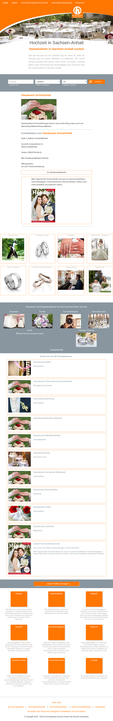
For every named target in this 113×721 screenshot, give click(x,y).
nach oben (56, 702)
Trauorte (19, 627)
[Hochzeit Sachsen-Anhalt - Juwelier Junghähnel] (13, 292)
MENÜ (15, 3)
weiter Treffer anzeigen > (58, 584)
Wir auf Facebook (15, 707)
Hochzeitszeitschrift (36, 707)
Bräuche (94, 627)
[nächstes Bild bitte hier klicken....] (104, 33)
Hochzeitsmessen (56, 660)
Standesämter (56, 593)
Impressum (100, 707)
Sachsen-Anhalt (19, 660)
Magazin (94, 593)
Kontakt (94, 660)
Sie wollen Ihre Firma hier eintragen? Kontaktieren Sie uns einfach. (56, 711)
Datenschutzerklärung (81, 707)
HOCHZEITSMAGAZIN (61, 3)
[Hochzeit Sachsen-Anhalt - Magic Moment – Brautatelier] (100, 260)
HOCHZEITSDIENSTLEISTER (34, 3)
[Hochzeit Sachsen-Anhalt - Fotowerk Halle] (13, 260)
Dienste (18, 593)
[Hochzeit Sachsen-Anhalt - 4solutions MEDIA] (71, 289)
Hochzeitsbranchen (58, 707)
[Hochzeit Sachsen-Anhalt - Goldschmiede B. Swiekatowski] (42, 292)
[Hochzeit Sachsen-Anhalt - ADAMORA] (71, 257)
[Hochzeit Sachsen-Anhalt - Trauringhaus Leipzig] (42, 260)
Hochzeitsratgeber (56, 627)
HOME (5, 3)
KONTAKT (80, 3)
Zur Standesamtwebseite (56, 172)
